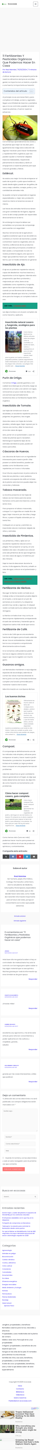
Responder (33, 979)
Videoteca (20, 1395)
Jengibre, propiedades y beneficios (16, 1325)
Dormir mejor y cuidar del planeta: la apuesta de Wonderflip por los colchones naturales (19, 1214)
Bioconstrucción (7, 1257)
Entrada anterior (20, 916)
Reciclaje (5, 1300)
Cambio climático (8, 1260)
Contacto (20, 1389)
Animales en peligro (9, 1253)
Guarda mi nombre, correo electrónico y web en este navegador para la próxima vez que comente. (20, 1161)
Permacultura (7, 1294)
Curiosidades (6, 1272)
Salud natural (6, 1303)
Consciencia (6, 1269)
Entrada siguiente (20, 921)
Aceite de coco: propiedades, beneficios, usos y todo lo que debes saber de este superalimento (18, 1366)
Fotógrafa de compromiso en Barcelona (16, 1223)
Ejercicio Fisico (9, 1306)
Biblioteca (20, 1392)
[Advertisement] (20, 28)
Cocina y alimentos (9, 1263)
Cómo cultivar (7, 1266)
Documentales (7, 1275)
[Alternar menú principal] (35, 4)
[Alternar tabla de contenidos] (30, 91)
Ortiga (13, 383)
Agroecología (7, 1250)
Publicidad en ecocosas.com (20, 1401)
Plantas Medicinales (9, 1297)
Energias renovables (9, 1285)
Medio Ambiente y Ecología (11, 1288)
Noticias (5, 1291)
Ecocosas (12, 4)
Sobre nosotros (20, 1398)
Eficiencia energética (9, 1281)
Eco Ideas (5, 1278)
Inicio (20, 1386)
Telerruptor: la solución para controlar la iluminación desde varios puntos (16, 1227)
